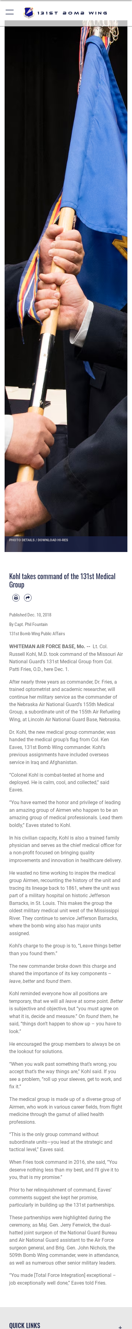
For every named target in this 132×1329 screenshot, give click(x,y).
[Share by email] (27, 597)
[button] (10, 13)
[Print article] (16, 597)
